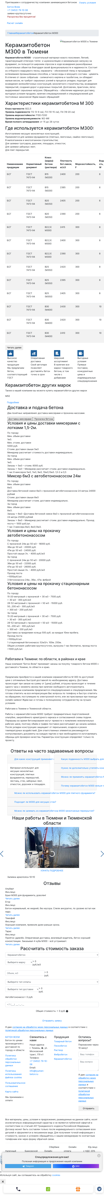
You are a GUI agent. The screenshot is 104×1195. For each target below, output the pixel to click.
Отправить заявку (52, 1020)
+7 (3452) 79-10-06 (17, 10)
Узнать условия (87, 2)
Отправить (88, 1108)
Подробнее (13, 402)
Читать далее (14, 347)
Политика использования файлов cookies (13, 1074)
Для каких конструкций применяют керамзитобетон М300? (46, 759)
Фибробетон (60, 1054)
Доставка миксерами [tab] (20, 419)
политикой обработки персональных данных (29, 1030)
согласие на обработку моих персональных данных (40, 1027)
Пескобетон (60, 1045)
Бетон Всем (13, 6)
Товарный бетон (63, 1041)
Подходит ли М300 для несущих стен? (35, 802)
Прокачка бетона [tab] (43, 419)
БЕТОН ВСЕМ (12, 1037)
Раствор (58, 1050)
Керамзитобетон (63, 1058)
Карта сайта (11, 1091)
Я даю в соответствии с (46, 1029)
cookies (56, 1175)
